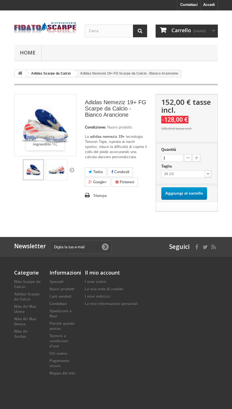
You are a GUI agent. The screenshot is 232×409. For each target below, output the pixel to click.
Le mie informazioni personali (111, 304)
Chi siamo (58, 353)
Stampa (100, 195)
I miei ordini (95, 282)
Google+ (99, 182)
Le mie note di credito (104, 289)
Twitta (97, 172)
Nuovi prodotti (62, 289)
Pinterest (126, 182)
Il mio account (102, 272)
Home (28, 52)
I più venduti (61, 296)
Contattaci (189, 5)
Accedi (209, 5)
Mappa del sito (62, 373)
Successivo (72, 170)
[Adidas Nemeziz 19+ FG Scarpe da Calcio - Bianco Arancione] (33, 169)
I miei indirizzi (97, 296)
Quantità (168, 149)
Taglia (167, 166)
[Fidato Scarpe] (45, 28)
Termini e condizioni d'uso (59, 341)
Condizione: (95, 127)
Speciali (57, 282)
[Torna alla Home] (20, 73)
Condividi (121, 172)
